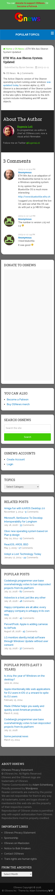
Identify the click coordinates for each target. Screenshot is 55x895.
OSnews (17, 887)
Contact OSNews (14, 853)
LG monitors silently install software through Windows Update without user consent (26, 641)
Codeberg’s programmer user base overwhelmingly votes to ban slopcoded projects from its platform (27, 584)
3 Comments (26, 73)
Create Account (16, 459)
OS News (19, 49)
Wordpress (31, 788)
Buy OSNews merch (18, 404)
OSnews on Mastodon (16, 843)
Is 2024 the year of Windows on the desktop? (24, 677)
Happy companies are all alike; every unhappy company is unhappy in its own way (27, 611)
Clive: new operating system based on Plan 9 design (26, 533)
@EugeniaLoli (33, 143)
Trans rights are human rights (20, 858)
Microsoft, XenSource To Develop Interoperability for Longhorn (23, 519)
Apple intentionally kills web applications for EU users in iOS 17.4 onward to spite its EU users (27, 693)
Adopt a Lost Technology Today (22, 554)
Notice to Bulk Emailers (17, 848)
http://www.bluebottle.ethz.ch (34, 196)
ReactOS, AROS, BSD (16, 544)
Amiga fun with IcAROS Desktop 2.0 (24, 508)
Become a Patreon (17, 399)
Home (8, 49)
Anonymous (25, 172)
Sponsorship (11, 837)
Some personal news (16, 736)
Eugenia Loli (25, 126)
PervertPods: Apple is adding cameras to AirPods (26, 626)
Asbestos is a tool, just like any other (25, 597)
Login (10, 464)
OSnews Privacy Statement (17, 769)
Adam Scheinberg (42, 784)
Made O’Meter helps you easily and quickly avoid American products (24, 708)
